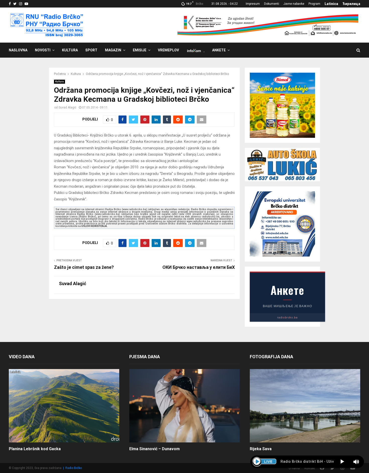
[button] (342, 461)
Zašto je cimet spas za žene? (84, 267)
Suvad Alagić (67, 107)
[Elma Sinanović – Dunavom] (184, 405)
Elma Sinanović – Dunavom (154, 448)
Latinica (331, 4)
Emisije (139, 50)
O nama (294, 468)
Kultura (70, 50)
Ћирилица (351, 4)
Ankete (219, 50)
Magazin (113, 50)
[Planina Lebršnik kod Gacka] (64, 405)
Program (314, 4)
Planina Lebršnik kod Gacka (35, 448)
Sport (91, 50)
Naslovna (18, 50)
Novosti (42, 50)
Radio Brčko (73, 468)
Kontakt (309, 468)
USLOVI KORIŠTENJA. (94, 226)
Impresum (253, 4)
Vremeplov (168, 50)
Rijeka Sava (261, 448)
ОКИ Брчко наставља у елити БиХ (198, 267)
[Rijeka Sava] (305, 405)
